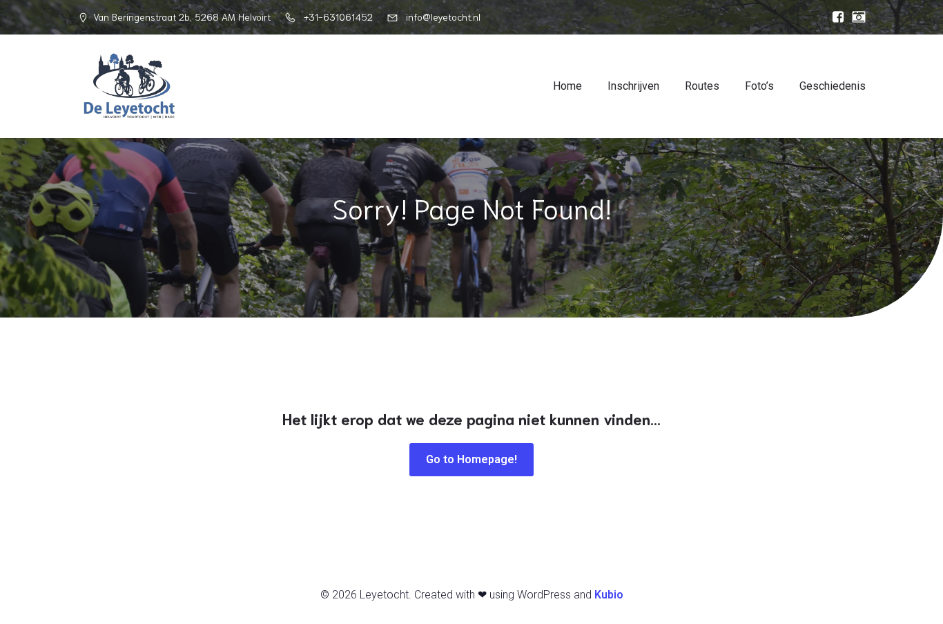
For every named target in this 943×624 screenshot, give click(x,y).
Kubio (608, 594)
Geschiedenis (832, 85)
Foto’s (759, 85)
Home (567, 85)
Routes (702, 85)
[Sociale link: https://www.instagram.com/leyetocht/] (855, 17)
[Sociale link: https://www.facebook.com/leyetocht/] (834, 17)
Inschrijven (633, 85)
